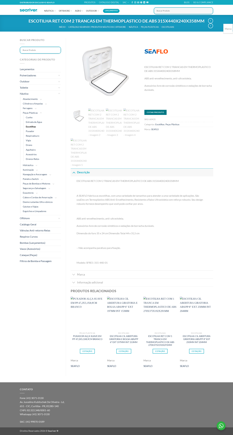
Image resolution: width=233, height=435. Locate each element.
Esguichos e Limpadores (34, 211)
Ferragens (27, 108)
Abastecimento (30, 99)
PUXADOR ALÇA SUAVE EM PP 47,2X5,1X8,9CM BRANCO (87, 337)
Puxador (30, 131)
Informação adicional (90, 282)
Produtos (89, 2)
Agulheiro (31, 149)
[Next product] (210, 20)
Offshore (64, 11)
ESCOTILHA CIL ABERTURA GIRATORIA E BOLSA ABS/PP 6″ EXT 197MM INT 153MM (123, 339)
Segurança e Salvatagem (34, 188)
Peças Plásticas (150, 27)
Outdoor (91, 11)
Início (62, 27)
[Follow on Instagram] (135, 2)
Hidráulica (28, 165)
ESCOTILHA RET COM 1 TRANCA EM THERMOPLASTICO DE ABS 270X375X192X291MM (160, 340)
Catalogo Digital (109, 2)
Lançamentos (27, 69)
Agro (78, 11)
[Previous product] (210, 25)
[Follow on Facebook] (132, 2)
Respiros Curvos (29, 236)
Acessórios (31, 154)
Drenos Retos (32, 159)
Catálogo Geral (28, 224)
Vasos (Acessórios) (30, 248)
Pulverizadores (28, 75)
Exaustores (28, 192)
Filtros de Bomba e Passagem (36, 260)
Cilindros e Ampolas (33, 103)
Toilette (24, 87)
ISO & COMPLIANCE (203, 2)
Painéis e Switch (31, 179)
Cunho (29, 117)
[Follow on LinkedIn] (144, 2)
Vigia (28, 140)
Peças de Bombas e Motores (36, 183)
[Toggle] (59, 75)
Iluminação (28, 169)
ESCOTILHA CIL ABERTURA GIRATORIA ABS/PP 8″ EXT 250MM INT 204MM (196, 339)
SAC (125, 2)
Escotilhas (168, 27)
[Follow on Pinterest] (141, 2)
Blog (187, 2)
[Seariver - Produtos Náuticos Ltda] (29, 10)
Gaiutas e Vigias (30, 206)
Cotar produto (155, 112)
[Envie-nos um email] (138, 2)
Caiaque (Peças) (28, 254)
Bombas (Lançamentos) (32, 242)
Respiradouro (32, 135)
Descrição (83, 172)
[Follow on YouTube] (147, 2)
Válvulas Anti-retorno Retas (35, 230)
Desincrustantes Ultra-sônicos (38, 202)
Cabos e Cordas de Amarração (38, 197)
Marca (81, 274)
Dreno (29, 145)
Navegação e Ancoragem (35, 174)
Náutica (49, 11)
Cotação (87, 351)
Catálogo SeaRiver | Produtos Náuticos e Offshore (97, 27)
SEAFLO (155, 129)
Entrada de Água (34, 122)
